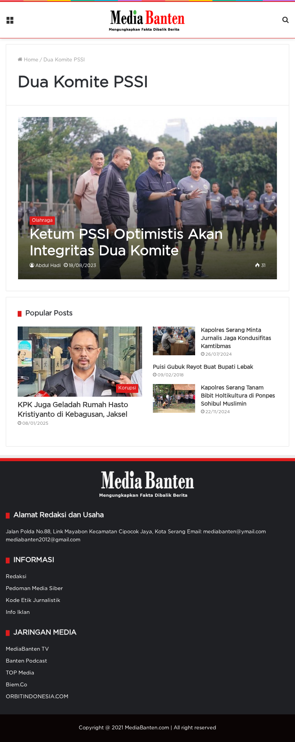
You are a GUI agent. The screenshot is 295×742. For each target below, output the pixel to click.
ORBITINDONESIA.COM (37, 696)
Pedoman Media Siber (34, 588)
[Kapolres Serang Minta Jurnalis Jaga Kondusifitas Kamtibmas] (174, 340)
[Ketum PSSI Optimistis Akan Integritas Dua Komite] (147, 198)
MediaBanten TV (27, 649)
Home (30, 60)
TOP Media (20, 673)
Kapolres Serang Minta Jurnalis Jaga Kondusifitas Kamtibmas (236, 338)
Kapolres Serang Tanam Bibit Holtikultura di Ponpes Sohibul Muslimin (238, 396)
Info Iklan (18, 612)
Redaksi (16, 576)
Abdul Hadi (48, 266)
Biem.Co (16, 685)
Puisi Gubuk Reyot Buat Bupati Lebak (203, 367)
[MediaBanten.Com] (147, 20)
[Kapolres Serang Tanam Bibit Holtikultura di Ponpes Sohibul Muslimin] (174, 398)
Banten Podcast (26, 661)
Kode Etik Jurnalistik (33, 600)
